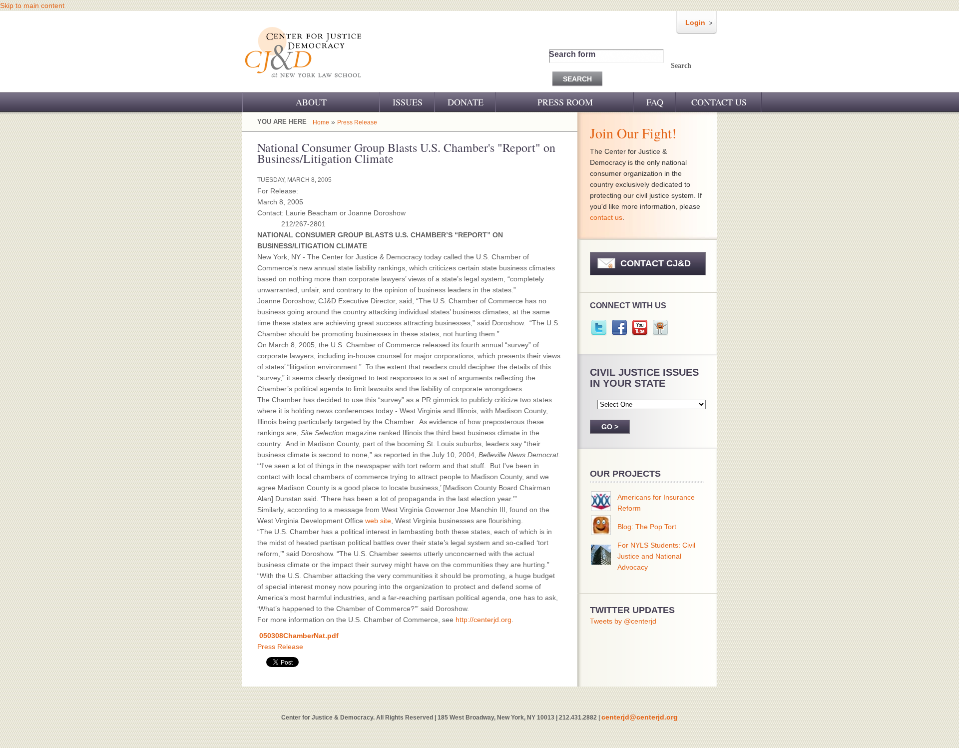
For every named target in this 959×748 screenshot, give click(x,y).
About (311, 102)
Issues (408, 102)
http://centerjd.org (483, 620)
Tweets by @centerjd (623, 621)
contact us (606, 217)
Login (695, 22)
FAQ (654, 102)
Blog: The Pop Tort (646, 527)
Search (681, 65)
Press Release (357, 122)
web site (378, 521)
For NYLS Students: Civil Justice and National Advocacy (656, 556)
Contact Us (719, 102)
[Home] (304, 84)
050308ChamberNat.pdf (299, 636)
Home (321, 122)
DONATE (465, 102)
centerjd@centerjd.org (639, 717)
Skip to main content (32, 5)
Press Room (565, 102)
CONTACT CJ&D (655, 263)
